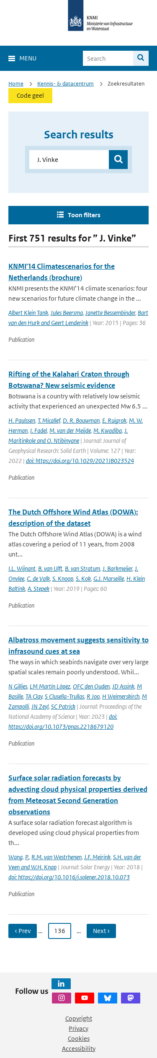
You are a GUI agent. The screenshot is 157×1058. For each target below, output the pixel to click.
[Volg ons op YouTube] (84, 998)
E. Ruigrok (114, 420)
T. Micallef (49, 420)
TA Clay (34, 696)
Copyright (78, 1018)
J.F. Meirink (97, 857)
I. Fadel (38, 430)
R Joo (93, 696)
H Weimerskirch (120, 696)
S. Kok (83, 578)
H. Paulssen (21, 420)
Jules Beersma (67, 313)
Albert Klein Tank (28, 313)
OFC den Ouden (91, 686)
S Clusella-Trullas (64, 696)
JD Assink (123, 686)
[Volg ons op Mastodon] (130, 998)
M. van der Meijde (70, 430)
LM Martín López (50, 686)
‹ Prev (23, 931)
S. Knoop (62, 578)
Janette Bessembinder (110, 313)
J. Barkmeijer (117, 568)
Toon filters (84, 215)
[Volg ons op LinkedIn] (61, 984)
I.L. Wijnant (22, 568)
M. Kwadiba (107, 430)
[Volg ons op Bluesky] (107, 998)
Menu (27, 58)
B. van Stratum (82, 568)
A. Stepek (38, 589)
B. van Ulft (50, 568)
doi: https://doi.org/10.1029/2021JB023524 (80, 461)
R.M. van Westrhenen (56, 857)
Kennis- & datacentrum (65, 83)
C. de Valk (38, 578)
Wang (15, 857)
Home (15, 83)
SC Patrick (63, 706)
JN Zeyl (40, 706)
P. (27, 857)
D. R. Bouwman (81, 420)
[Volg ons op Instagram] (61, 998)
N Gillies (17, 686)
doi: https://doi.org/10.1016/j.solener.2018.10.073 (69, 877)
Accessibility (78, 1049)
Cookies (79, 1038)
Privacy (78, 1028)
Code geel (30, 95)
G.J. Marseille (108, 578)
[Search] (141, 58)
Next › (101, 931)
